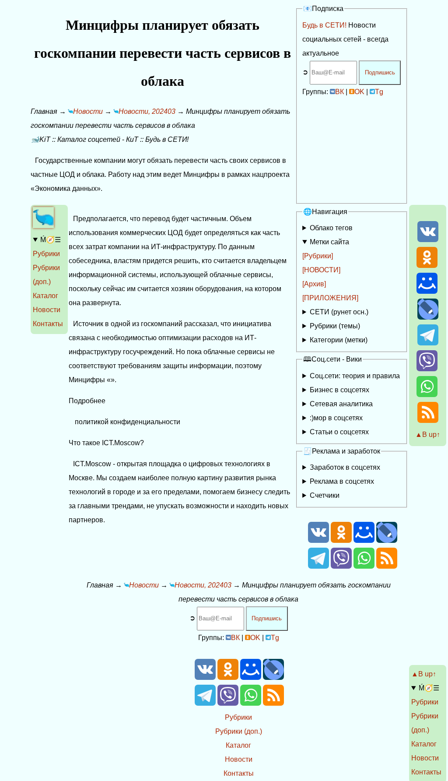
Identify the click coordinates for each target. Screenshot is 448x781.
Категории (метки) (339, 340)
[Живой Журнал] (427, 317)
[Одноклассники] (427, 265)
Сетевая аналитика (341, 404)
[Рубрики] (317, 256)
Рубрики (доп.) (238, 731)
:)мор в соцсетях (336, 418)
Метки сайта (329, 242)
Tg (379, 91)
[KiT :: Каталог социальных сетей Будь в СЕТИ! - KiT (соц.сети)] (43, 225)
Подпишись (380, 72)
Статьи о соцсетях (339, 432)
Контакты (48, 323)
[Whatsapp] (427, 394)
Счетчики (325, 495)
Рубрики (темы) (335, 326)
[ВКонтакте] (427, 239)
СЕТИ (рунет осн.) (339, 312)
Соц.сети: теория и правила (355, 376)
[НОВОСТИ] (321, 270)
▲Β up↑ (427, 434)
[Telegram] (427, 343)
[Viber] (427, 369)
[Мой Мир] (427, 291)
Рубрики (46, 253)
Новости (46, 309)
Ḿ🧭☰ (50, 239)
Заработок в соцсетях (345, 467)
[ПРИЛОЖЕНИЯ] (330, 298)
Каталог (45, 295)
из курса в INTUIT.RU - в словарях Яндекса (348, 433)
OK (359, 91)
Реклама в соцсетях (342, 481)
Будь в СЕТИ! (324, 25)
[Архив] (314, 284)
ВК (339, 91)
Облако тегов (331, 228)
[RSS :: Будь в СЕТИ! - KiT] (427, 420)
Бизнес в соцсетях (339, 390)
